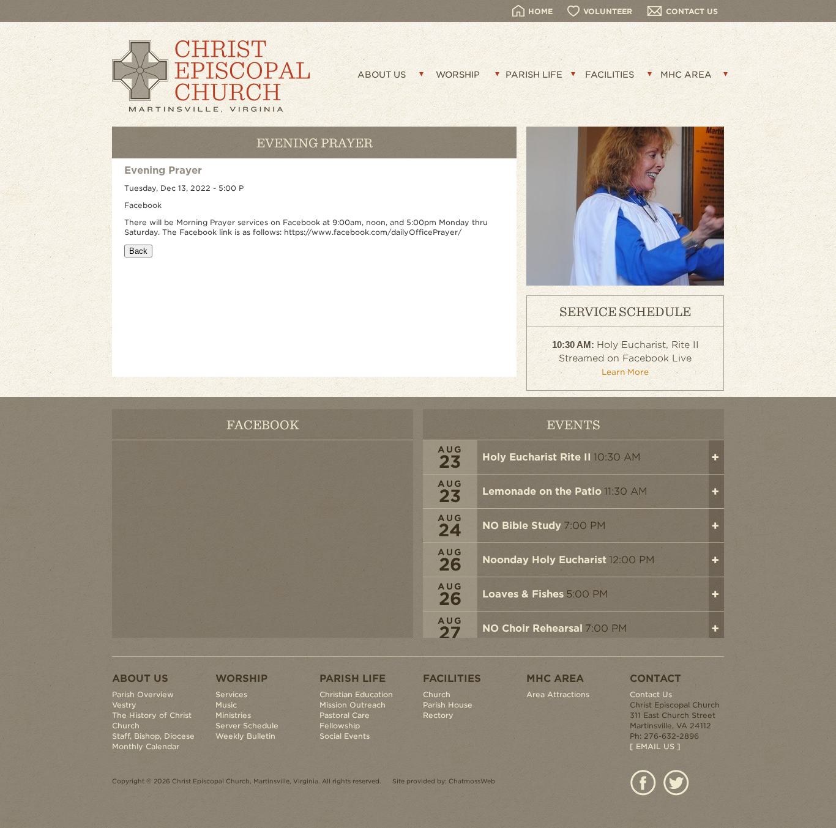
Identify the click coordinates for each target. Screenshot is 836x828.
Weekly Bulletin (245, 736)
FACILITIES (609, 74)
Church (436, 694)
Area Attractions (557, 694)
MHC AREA (686, 74)
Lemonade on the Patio (542, 491)
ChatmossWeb (472, 781)
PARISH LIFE (534, 74)
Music (226, 704)
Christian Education (356, 694)
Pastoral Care (344, 715)
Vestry (124, 704)
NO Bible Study (521, 525)
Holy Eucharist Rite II (536, 457)
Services (231, 694)
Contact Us (651, 694)
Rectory (438, 715)
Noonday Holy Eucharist (544, 560)
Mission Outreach (352, 704)
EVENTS (573, 424)
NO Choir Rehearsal (532, 628)
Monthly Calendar (145, 746)
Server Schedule (246, 725)
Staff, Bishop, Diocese (153, 736)
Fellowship (339, 725)
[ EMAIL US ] (655, 746)
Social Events (344, 736)
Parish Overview (143, 694)
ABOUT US (381, 74)
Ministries (233, 715)
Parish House (447, 704)
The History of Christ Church (152, 720)
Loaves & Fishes (523, 594)
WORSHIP (458, 74)
